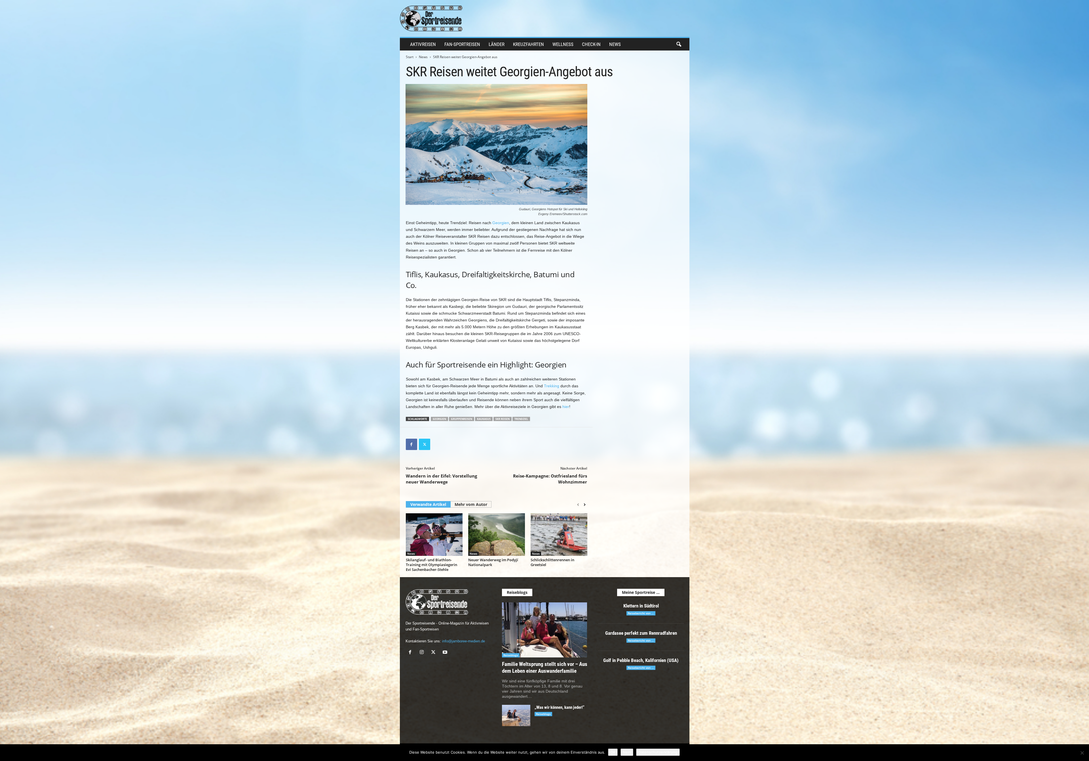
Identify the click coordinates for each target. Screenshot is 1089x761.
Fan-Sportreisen (462, 44)
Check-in (591, 44)
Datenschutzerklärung (658, 752)
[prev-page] (578, 504)
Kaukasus (484, 419)
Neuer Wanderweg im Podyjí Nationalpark (493, 562)
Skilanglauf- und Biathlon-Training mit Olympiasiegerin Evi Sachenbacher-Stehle (431, 564)
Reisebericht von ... (641, 613)
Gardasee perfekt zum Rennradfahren (641, 633)
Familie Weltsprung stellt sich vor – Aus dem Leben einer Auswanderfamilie (544, 667)
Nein (627, 752)
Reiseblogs (510, 655)
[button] (678, 44)
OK (612, 752)
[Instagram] (423, 653)
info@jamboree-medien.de (463, 641)
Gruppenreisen (461, 419)
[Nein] (1082, 753)
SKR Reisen (502, 419)
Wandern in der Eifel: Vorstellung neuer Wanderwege (441, 479)
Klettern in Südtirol (641, 606)
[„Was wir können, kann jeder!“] (516, 715)
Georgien (500, 222)
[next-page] (584, 504)
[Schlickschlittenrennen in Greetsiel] (559, 534)
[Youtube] (445, 653)
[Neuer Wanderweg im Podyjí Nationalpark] (496, 534)
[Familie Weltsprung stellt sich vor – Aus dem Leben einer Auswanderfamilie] (544, 629)
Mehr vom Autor (471, 504)
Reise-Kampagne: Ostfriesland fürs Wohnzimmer (550, 479)
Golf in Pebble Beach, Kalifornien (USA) (641, 660)
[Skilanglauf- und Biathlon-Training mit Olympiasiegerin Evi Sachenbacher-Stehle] (434, 534)
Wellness (562, 44)
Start (409, 56)
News (615, 44)
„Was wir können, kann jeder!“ (559, 707)
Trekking (551, 386)
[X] (424, 444)
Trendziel (521, 419)
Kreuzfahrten (528, 44)
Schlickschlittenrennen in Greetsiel (552, 562)
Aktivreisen (423, 44)
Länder (497, 44)
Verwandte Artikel (428, 504)
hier (565, 406)
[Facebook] (411, 444)
